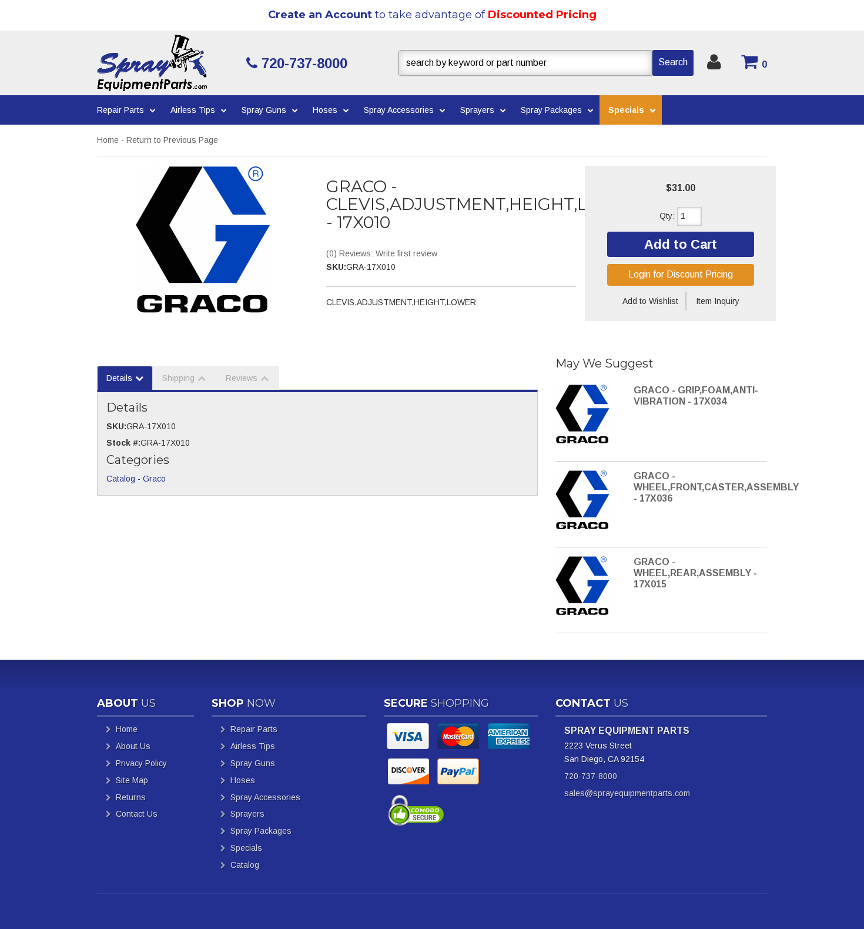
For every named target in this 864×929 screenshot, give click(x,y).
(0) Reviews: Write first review (381, 253)
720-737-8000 (590, 776)
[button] (546, 63)
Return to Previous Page (172, 140)
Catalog (120, 478)
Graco (154, 478)
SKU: (336, 267)
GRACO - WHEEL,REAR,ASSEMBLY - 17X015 (695, 573)
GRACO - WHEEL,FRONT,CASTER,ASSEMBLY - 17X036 (716, 487)
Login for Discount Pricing (680, 274)
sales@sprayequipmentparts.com (627, 793)
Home (108, 140)
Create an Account (320, 14)
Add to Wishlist (650, 301)
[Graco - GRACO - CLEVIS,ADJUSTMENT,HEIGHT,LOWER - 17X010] (203, 239)
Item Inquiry (717, 301)
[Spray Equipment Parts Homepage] (167, 63)
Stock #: (123, 442)
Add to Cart (680, 244)
